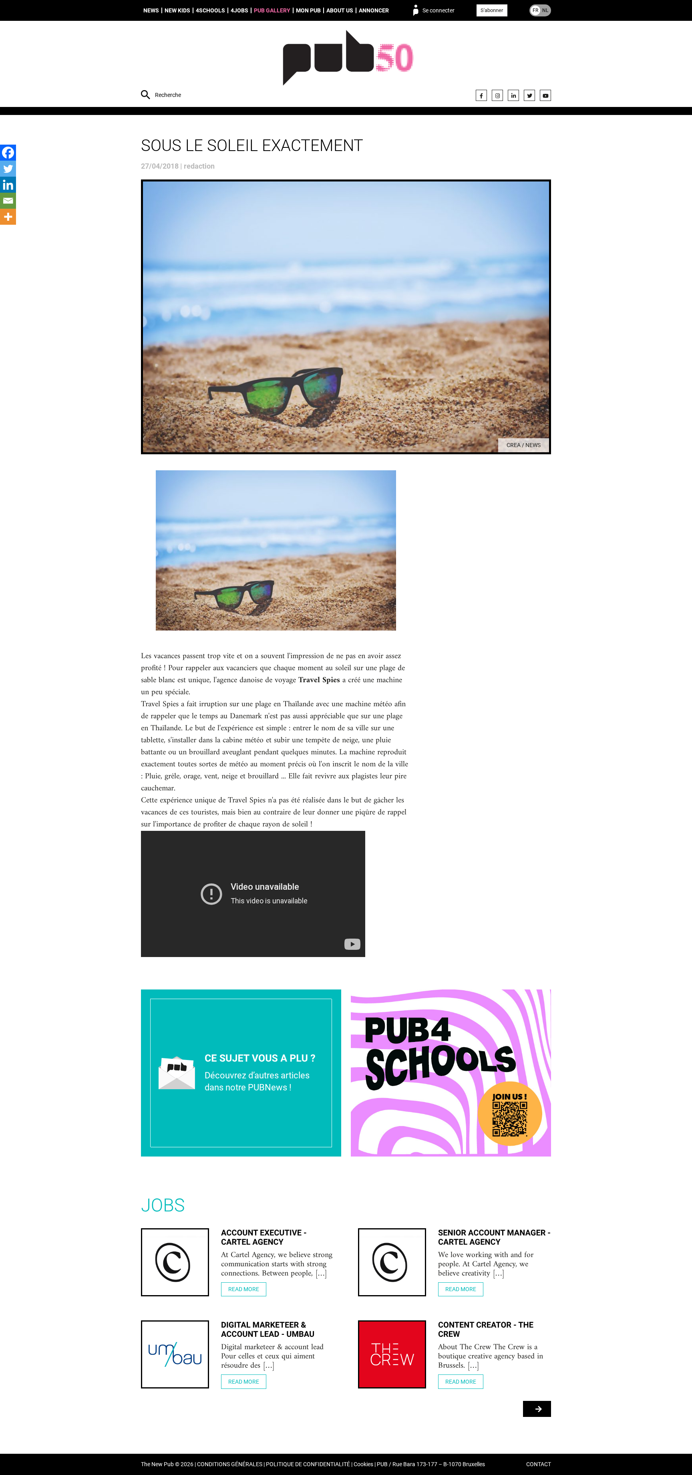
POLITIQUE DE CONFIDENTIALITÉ (308, 1464)
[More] (8, 217)
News (151, 10)
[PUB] (348, 65)
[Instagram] (497, 95)
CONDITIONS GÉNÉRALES (229, 1464)
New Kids (177, 10)
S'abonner (492, 10)
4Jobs (239, 10)
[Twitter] (529, 95)
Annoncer (374, 10)
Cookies (363, 1464)
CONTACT (538, 1464)
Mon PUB (308, 10)
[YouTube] (545, 95)
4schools (210, 10)
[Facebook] (481, 95)
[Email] (8, 201)
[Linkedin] (8, 185)
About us (339, 10)
